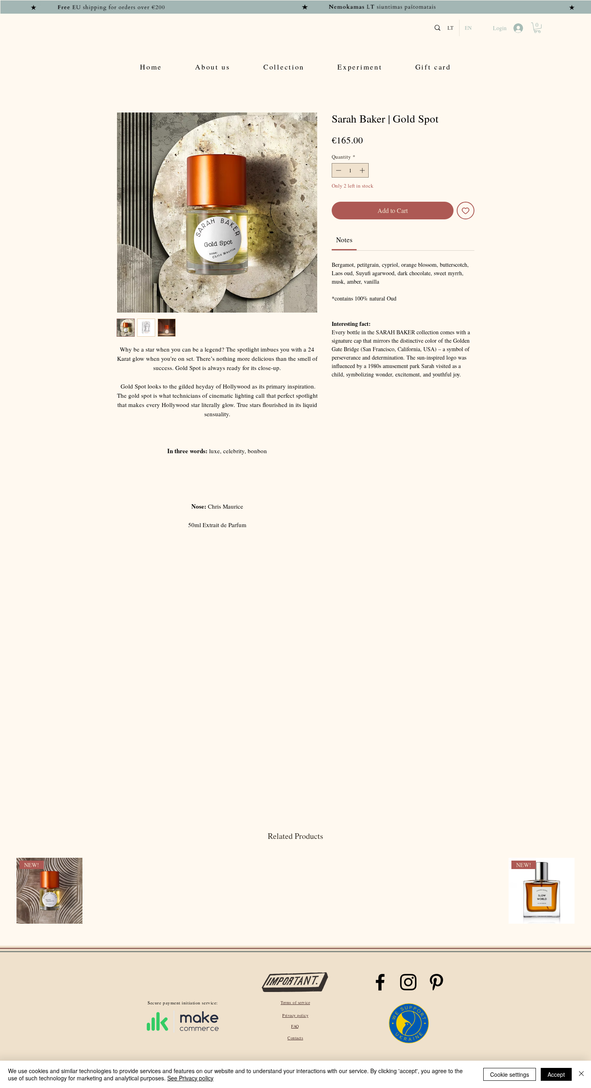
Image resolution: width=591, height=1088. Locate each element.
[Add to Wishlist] (465, 210)
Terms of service (295, 1002)
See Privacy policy (190, 1078)
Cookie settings (509, 1074)
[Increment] (363, 170)
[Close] (581, 1074)
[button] (537, 27)
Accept (556, 1074)
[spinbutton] (350, 170)
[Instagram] (408, 982)
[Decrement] (338, 170)
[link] (344, 239)
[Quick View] (131, 891)
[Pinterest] (436, 982)
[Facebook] (380, 982)
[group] (295, 891)
